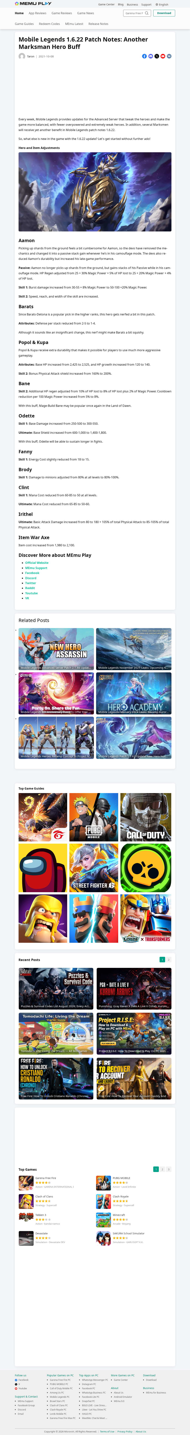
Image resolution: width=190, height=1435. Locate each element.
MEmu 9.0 (119, 1401)
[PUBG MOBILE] (93, 817)
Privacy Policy (124, 1431)
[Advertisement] (95, 87)
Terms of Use (107, 1431)
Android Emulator (123, 1396)
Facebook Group (26, 1405)
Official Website (36, 563)
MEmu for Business (156, 1392)
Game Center (106, 4)
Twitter (30, 583)
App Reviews (37, 13)
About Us (118, 1392)
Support (146, 4)
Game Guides (24, 24)
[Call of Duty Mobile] (145, 817)
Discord (30, 578)
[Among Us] (43, 868)
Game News (85, 13)
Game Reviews (62, 13)
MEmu (33, 3)
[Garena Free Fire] (43, 817)
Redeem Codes (49, 24)
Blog (121, 4)
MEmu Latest (74, 24)
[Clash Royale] (93, 918)
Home (19, 13)
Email (21, 1413)
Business (132, 4)
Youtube (31, 593)
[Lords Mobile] (145, 918)
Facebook (32, 573)
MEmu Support (36, 568)
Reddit (30, 588)
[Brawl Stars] (145, 868)
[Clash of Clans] (43, 918)
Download (164, 13)
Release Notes (98, 24)
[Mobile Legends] (93, 868)
